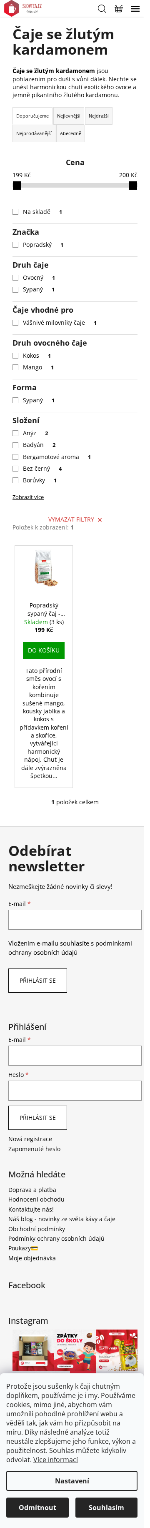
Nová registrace (30, 1139)
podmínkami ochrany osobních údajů (70, 948)
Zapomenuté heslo (34, 1149)
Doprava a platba (32, 1190)
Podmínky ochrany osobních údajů (56, 1238)
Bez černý (42, 468)
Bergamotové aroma (57, 457)
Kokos (37, 355)
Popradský (43, 244)
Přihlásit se (38, 980)
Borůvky (40, 480)
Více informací (55, 1459)
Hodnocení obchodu (36, 1199)
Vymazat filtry (71, 519)
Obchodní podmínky (36, 1229)
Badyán (39, 445)
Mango (38, 367)
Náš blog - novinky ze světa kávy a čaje (61, 1219)
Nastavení (72, 1480)
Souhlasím (106, 1507)
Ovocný (39, 277)
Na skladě (42, 212)
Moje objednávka (32, 1258)
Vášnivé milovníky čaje (60, 322)
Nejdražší (99, 116)
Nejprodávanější (34, 133)
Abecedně (70, 133)
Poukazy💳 (23, 1248)
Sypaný (39, 289)
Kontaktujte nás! (31, 1209)
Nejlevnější (68, 116)
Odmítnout (37, 1507)
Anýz (35, 433)
